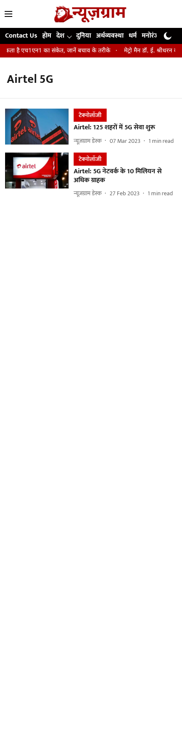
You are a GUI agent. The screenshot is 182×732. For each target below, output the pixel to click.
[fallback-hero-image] (39, 127)
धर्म (133, 35)
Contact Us (21, 35)
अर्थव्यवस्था (110, 35)
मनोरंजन (152, 35)
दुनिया (83, 35)
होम (46, 35)
